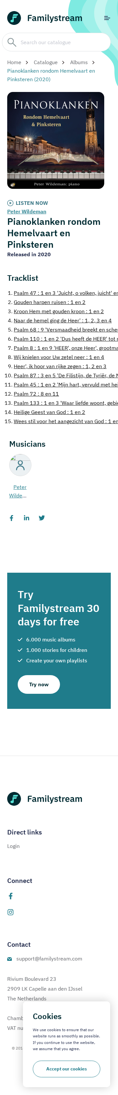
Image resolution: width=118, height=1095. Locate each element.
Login (13, 846)
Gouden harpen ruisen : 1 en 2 (47, 302)
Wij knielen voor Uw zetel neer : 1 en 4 (56, 357)
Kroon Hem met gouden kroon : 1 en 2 (56, 311)
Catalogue (46, 62)
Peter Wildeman (26, 211)
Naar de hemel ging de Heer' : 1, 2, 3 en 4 (60, 320)
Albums (79, 62)
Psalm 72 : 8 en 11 (32, 393)
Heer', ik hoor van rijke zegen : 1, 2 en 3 (57, 366)
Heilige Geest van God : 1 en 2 (45, 412)
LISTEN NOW (32, 203)
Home (14, 62)
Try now (39, 684)
